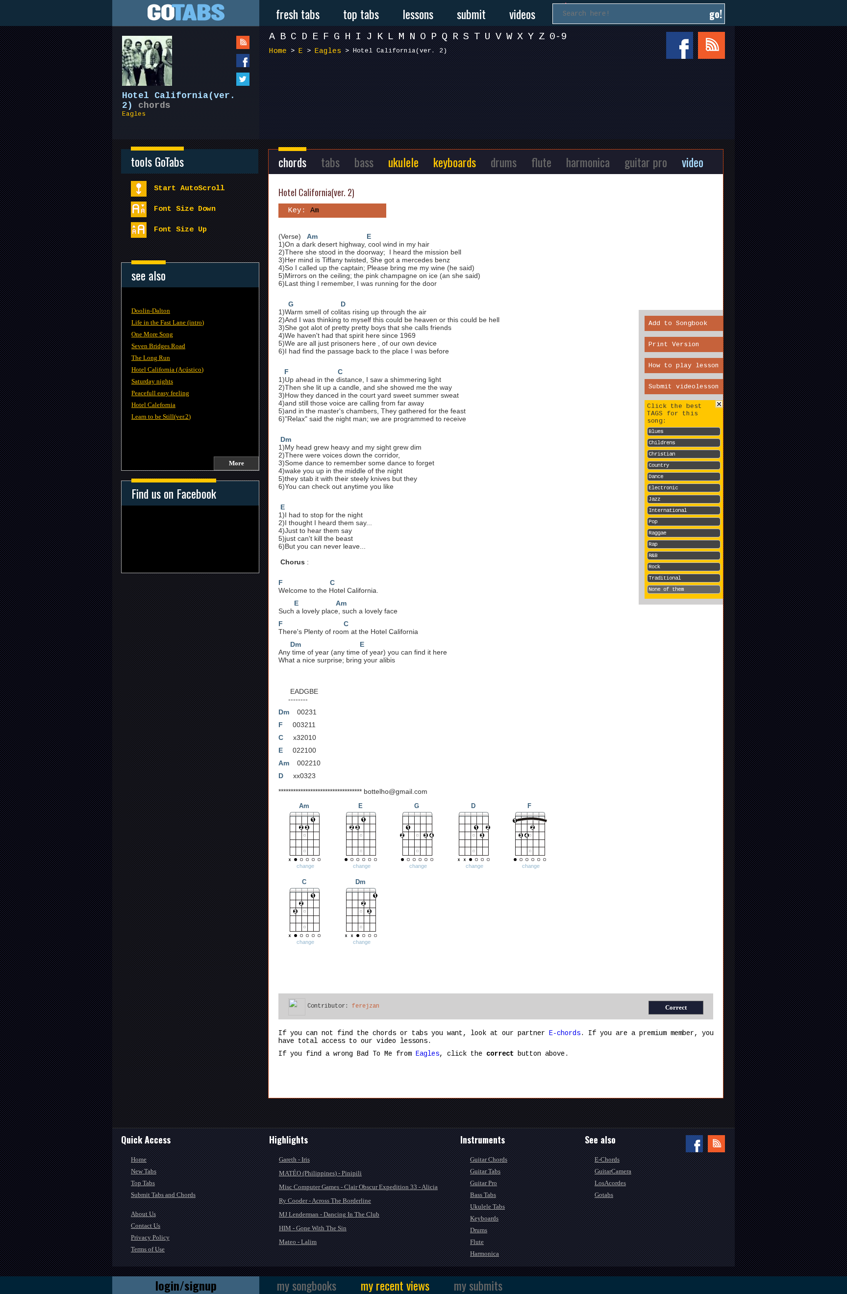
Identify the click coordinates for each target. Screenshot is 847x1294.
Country (658, 465)
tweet (223, 79)
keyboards (454, 162)
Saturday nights (152, 381)
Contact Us (145, 1225)
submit (471, 14)
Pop (652, 522)
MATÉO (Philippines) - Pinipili (320, 1173)
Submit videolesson (683, 386)
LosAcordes (610, 1183)
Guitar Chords (488, 1159)
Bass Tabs (483, 1194)
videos (522, 14)
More (236, 463)
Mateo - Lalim (298, 1241)
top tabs (361, 14)
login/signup (186, 1285)
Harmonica (484, 1253)
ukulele (403, 162)
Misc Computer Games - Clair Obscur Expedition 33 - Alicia (358, 1187)
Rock (654, 567)
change (305, 866)
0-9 (558, 36)
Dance (655, 477)
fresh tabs (298, 14)
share (223, 60)
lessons (417, 14)
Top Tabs (143, 1183)
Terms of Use (148, 1249)
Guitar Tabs (485, 1171)
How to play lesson (683, 365)
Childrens (661, 443)
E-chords (564, 1033)
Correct (676, 1007)
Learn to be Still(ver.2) (161, 416)
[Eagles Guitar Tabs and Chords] (142, 56)
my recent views (395, 1285)
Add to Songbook (677, 323)
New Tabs (143, 1171)
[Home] (185, 13)
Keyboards (484, 1218)
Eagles (134, 114)
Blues (655, 431)
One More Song (152, 334)
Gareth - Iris (294, 1159)
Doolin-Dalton (150, 310)
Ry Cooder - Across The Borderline (325, 1200)
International (667, 510)
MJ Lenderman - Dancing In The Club (329, 1214)
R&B (652, 555)
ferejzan (365, 1006)
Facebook (679, 45)
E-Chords (607, 1159)
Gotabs (604, 1194)
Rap (652, 544)
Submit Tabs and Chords (163, 1194)
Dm (285, 439)
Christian (661, 454)
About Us (143, 1214)
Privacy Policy (150, 1237)
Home (278, 51)
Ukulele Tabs (487, 1206)
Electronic (663, 488)
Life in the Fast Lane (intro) (167, 322)
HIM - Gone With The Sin (313, 1228)
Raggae (657, 533)
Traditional (664, 578)
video (692, 162)
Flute (477, 1241)
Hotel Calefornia (153, 404)
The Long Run (150, 357)
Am (312, 236)
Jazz (654, 499)
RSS (711, 45)
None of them (666, 589)
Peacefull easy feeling (160, 393)
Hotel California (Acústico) (167, 369)
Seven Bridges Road (158, 346)
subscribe (223, 42)
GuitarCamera (613, 1171)
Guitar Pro (483, 1183)
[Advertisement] (499, 97)
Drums (478, 1230)
